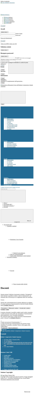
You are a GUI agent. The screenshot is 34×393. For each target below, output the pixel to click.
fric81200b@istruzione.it (19, 342)
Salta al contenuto (5, 1)
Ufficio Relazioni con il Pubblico (12, 359)
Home (5, 203)
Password (18, 35)
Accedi (2, 25)
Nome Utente (19, 33)
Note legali (6, 356)
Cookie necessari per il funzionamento (10, 322)
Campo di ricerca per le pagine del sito (10, 187)
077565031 (9, 341)
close (2, 104)
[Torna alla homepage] (17, 86)
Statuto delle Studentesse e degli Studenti (20, 255)
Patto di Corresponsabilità (16, 254)
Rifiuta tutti (13, 308)
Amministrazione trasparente (11, 366)
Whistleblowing (8, 363)
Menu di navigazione (22, 221)
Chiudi (2, 69)
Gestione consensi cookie (10, 365)
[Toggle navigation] (13, 97)
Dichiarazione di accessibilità (11, 361)
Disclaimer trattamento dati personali (10, 379)
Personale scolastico (9, 205)
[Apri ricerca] (20, 67)
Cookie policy (7, 355)
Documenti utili (8, 204)
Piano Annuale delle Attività (20, 284)
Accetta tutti (25, 308)
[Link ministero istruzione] (8, 2)
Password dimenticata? (6, 38)
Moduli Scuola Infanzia (19, 253)
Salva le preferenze (12, 328)
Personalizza (4, 308)
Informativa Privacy (9, 358)
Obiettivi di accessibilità (10, 362)
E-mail (17, 58)
